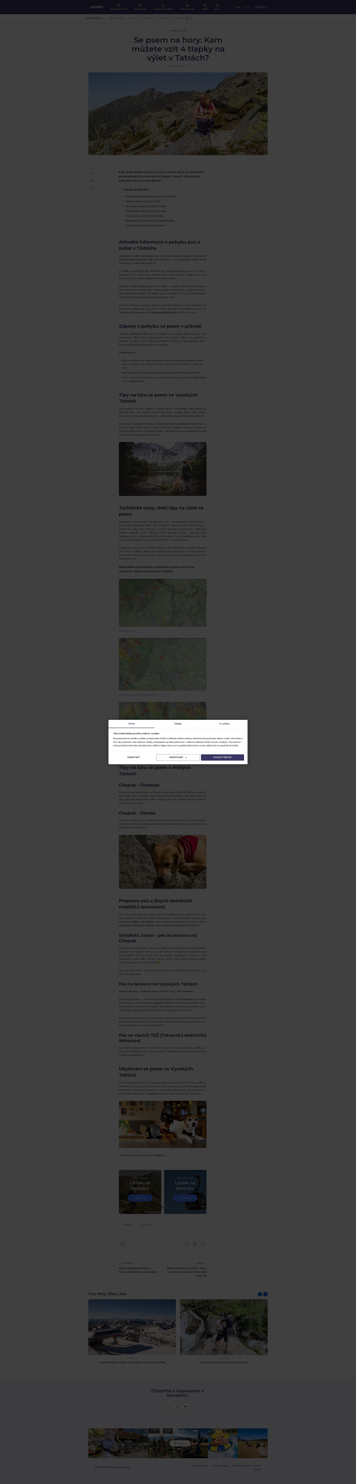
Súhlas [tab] (131, 723)
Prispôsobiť (176, 757)
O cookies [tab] (224, 723)
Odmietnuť (133, 757)
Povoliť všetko (222, 757)
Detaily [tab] (178, 723)
